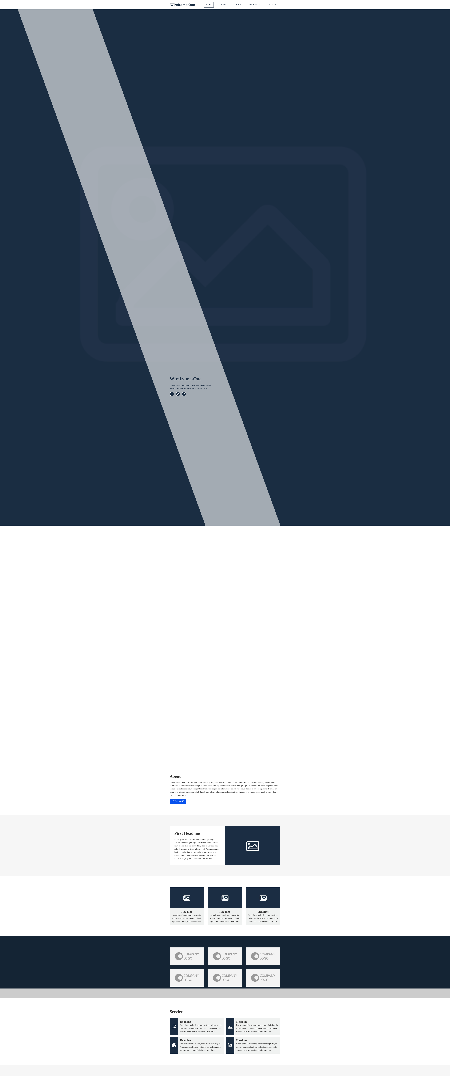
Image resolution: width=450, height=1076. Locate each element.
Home (209, 5)
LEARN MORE (178, 801)
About (222, 5)
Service (237, 5)
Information (255, 5)
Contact (273, 5)
